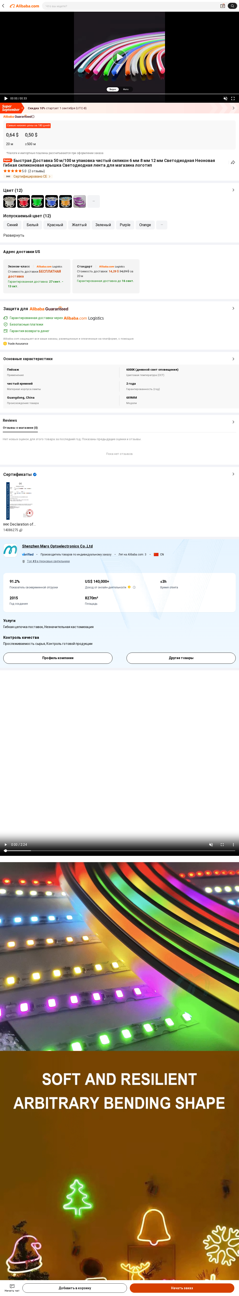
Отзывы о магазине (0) (20, 427)
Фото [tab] (125, 89)
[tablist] (119, 89)
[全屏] (233, 98)
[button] (19, 117)
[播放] (6, 98)
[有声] (225, 98)
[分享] (233, 162)
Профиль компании (58, 658)
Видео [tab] (112, 89)
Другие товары (181, 658)
